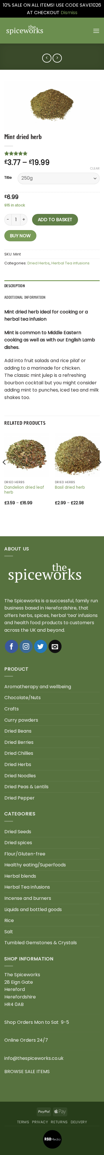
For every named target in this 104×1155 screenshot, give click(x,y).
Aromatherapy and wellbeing (37, 686)
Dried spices (18, 842)
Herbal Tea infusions (70, 263)
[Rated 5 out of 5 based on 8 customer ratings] (52, 153)
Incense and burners (27, 898)
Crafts (11, 709)
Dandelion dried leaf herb (24, 490)
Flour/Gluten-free (24, 854)
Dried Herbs (38, 263)
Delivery (79, 1122)
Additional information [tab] (25, 297)
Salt (8, 931)
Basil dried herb (70, 487)
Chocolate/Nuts (22, 697)
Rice (9, 920)
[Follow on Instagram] (26, 646)
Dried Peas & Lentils (26, 786)
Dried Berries (19, 742)
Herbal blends (20, 876)
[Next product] (46, 58)
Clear (95, 168)
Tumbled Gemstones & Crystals (40, 942)
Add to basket (55, 220)
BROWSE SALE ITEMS (27, 1071)
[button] (96, 31)
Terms (23, 1122)
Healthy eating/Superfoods (35, 864)
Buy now (20, 236)
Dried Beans (17, 731)
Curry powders (21, 720)
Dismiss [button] (69, 12)
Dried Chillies (18, 753)
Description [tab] (14, 285)
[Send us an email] (55, 646)
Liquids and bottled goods (33, 909)
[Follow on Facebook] (11, 646)
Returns (59, 1122)
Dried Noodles (20, 775)
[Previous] (4, 474)
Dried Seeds (17, 831)
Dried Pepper (19, 798)
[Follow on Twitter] (40, 646)
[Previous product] (57, 58)
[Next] (99, 474)
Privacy (40, 1122)
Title (8, 178)
